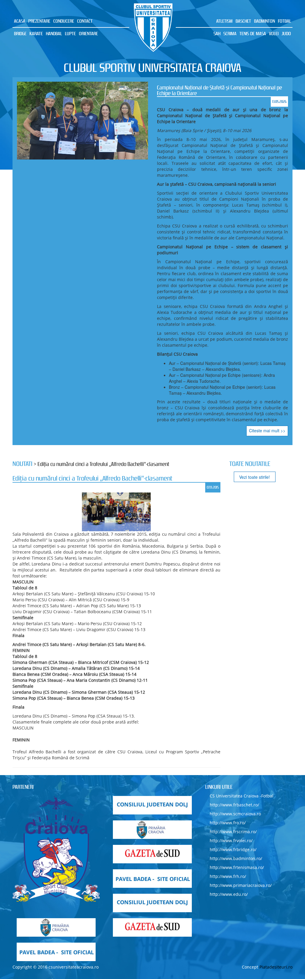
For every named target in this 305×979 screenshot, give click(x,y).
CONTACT (85, 21)
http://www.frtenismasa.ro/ (237, 867)
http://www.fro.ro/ (228, 822)
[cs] (56, 849)
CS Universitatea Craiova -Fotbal (241, 796)
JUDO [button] (286, 33)
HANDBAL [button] (54, 33)
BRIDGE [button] (20, 33)
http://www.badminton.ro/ (236, 858)
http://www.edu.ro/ (229, 894)
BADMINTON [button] (264, 21)
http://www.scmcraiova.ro (235, 814)
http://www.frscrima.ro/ (233, 831)
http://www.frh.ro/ (228, 876)
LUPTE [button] (70, 33)
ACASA (19, 21)
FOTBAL (284, 21)
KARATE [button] (36, 33)
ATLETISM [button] (224, 21)
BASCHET (243, 21)
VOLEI (273, 33)
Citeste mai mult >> (267, 430)
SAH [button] (217, 33)
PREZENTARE (39, 21)
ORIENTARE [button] (88, 33)
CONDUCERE (63, 21)
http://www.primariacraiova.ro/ (241, 885)
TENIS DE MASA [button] (252, 33)
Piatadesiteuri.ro (275, 967)
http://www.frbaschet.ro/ (234, 805)
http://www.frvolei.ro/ (231, 840)
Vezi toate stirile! (254, 477)
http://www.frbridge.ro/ (233, 849)
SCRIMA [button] (229, 33)
